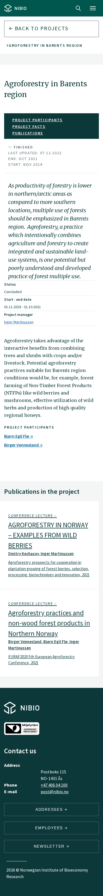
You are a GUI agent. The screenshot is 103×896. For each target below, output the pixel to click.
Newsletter (50, 846)
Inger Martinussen (19, 321)
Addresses (50, 809)
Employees (50, 828)
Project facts (29, 126)
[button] (49, 545)
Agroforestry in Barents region (44, 45)
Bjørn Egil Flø (17, 436)
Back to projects (40, 28)
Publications (27, 133)
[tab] (49, 545)
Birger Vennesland (22, 445)
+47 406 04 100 (54, 785)
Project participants (37, 119)
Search (78, 8)
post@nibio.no (55, 791)
